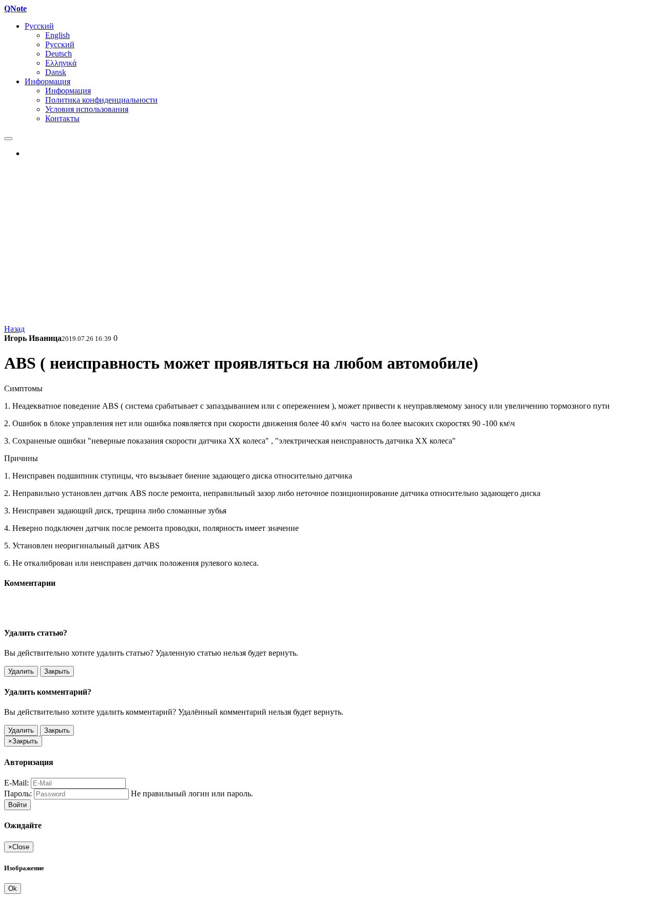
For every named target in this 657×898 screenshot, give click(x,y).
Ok (12, 888)
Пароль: (18, 793)
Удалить (21, 671)
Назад (14, 328)
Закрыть (57, 671)
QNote (15, 8)
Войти (17, 805)
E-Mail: (16, 782)
